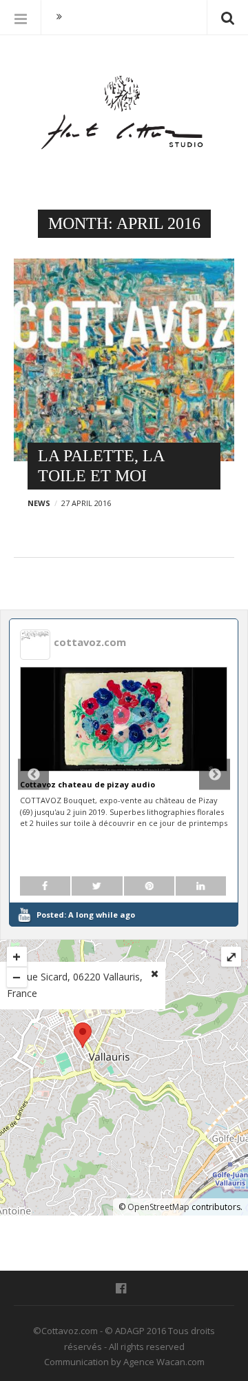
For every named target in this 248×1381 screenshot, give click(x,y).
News (39, 503)
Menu (20, 17)
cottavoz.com (90, 642)
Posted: (86, 914)
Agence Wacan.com (164, 1361)
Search (227, 17)
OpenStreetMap (158, 1207)
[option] (124, 772)
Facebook (124, 1288)
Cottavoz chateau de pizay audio (87, 784)
